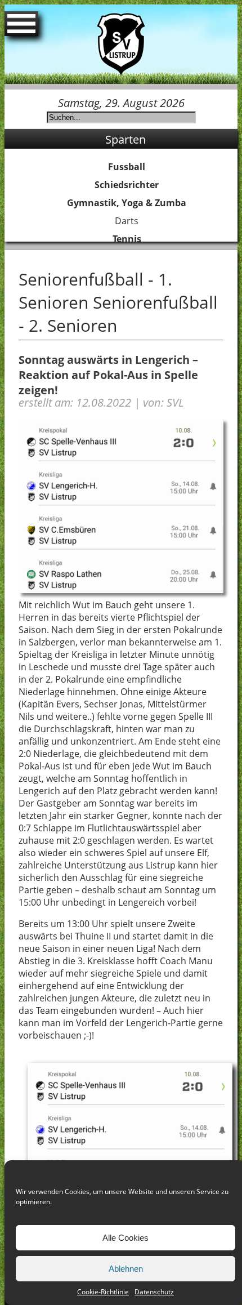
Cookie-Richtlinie (103, 1292)
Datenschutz (154, 1292)
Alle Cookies (125, 1237)
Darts (126, 221)
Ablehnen (126, 1268)
